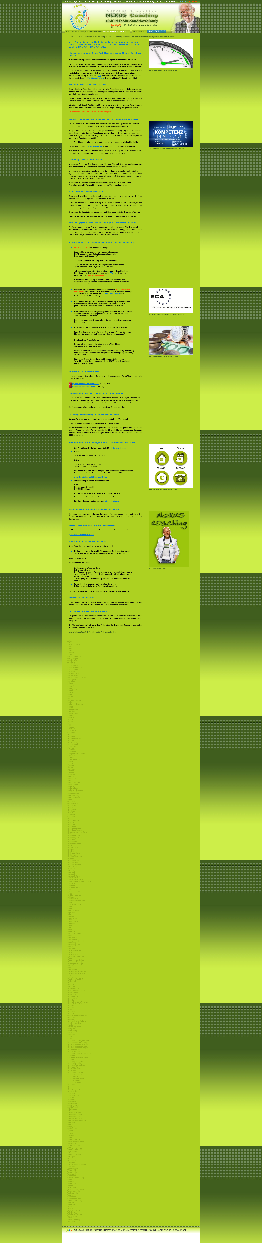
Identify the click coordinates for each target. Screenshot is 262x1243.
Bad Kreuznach (73, 673)
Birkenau (70, 708)
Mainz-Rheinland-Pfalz (75, 956)
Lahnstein (71, 912)
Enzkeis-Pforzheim (74, 759)
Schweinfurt (71, 1122)
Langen (70, 926)
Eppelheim (71, 761)
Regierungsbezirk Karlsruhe (77, 1044)
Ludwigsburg (72, 937)
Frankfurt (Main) (73, 784)
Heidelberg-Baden (74, 828)
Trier (69, 1147)
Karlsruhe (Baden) (74, 887)
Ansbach (70, 654)
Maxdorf (70, 966)
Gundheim (71, 817)
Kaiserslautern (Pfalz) (75, 880)
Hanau (69, 819)
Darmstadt (71, 736)
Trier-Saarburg (72, 1151)
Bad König (71, 672)
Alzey (69, 651)
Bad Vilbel (71, 681)
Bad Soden (71, 679)
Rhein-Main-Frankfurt (75, 1073)
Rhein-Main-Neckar (74, 1075)
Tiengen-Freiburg (73, 1145)
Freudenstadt (72, 792)
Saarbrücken (72, 1094)
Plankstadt (71, 1034)
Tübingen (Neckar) (74, 1155)
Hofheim (70, 859)
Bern (69, 698)
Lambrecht (71, 916)
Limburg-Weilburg (74, 933)
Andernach (71, 652)
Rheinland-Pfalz (73, 1067)
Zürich (69, 1218)
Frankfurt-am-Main (74, 782)
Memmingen (72, 970)
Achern (70, 643)
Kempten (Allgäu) (73, 891)
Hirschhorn (71, 851)
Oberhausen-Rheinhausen (77, 1015)
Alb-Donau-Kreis (73, 645)
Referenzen (154, 31)
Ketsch (69, 893)
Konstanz (70, 903)
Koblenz (70, 897)
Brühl (69, 723)
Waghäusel (71, 1174)
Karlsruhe (71, 885)
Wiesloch (70, 1203)
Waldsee (70, 1180)
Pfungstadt (71, 1029)
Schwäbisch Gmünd (74, 1115)
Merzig (69, 975)
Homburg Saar (72, 863)
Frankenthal (71, 779)
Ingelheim (71, 870)
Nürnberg (71, 1010)
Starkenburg (72, 1136)
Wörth (69, 1206)
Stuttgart (70, 1138)
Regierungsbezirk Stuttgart (77, 1046)
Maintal (70, 947)
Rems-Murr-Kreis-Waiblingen (78, 1057)
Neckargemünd (73, 989)
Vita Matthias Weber (93, 32)
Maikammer (71, 949)
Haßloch (70, 822)
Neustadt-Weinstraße (75, 1004)
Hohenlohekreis (73, 861)
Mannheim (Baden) (74, 962)
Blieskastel (71, 712)
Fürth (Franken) (73, 796)
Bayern (70, 691)
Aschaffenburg (72, 658)
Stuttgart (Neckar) (73, 1140)
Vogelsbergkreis (73, 1168)
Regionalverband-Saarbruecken (79, 1054)
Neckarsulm (71, 994)
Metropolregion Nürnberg (76, 971)
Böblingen (71, 717)
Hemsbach (71, 840)
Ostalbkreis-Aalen (74, 1023)
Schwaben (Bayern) (74, 1113)
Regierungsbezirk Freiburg (77, 1042)
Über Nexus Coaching (75, 32)
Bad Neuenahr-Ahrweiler (76, 677)
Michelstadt (71, 977)
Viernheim (71, 1162)
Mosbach (70, 985)
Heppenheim (72, 842)
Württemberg (72, 1216)
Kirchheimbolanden (74, 895)
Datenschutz (149, 25)
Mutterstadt (71, 987)
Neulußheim (72, 998)
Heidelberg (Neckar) (75, 830)
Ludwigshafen (72, 939)
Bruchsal (70, 721)
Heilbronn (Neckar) (74, 838)
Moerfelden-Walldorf (75, 979)
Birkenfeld (71, 715)
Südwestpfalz (72, 1143)
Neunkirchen (72, 1000)
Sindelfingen (72, 1128)
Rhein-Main (71, 1071)
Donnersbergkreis (74, 744)
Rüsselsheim (72, 1092)
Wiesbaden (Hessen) (75, 1199)
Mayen (69, 968)
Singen (70, 1130)
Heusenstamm (72, 847)
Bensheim (71, 696)
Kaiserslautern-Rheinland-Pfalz (79, 882)
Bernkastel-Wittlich (74, 700)
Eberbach (71, 750)
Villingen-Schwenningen (76, 1164)
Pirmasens (71, 1033)
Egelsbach (71, 756)
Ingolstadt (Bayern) (74, 876)
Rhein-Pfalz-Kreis (74, 1069)
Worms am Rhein (73, 1210)
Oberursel (71, 1017)
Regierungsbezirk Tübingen (77, 1048)
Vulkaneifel (71, 1170)
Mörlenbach (71, 981)
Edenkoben (71, 752)
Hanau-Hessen (73, 821)
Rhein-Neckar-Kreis (74, 1080)
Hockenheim (72, 855)
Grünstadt (71, 815)
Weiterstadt (71, 1187)
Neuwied (70, 1008)
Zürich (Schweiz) (73, 1220)
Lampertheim (72, 918)
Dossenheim (72, 746)
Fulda (69, 800)
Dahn (69, 735)
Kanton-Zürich (72, 884)
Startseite (72, 37)
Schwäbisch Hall (73, 1117)
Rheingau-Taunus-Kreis (76, 1061)
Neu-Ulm (70, 1006)
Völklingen (71, 1166)
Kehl (69, 889)
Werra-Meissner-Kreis (75, 1189)
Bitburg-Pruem (72, 710)
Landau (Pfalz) (72, 922)
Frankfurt (70, 780)
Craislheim (71, 733)
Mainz (69, 952)
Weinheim (71, 1185)
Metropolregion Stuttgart (76, 973)
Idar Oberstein (72, 866)
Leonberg (71, 931)
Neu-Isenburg (72, 996)
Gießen (70, 807)
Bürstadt (70, 727)
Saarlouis (71, 1099)
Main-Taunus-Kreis (74, 950)
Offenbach (71, 1019)
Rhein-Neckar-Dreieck (75, 1078)
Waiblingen (71, 1176)
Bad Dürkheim (72, 664)
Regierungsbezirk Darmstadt (78, 1040)
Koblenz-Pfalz (72, 899)
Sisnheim (70, 1132)
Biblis (69, 702)
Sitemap (116, 27)
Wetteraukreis (72, 1193)
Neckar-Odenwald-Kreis (76, 991)
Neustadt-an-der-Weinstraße (78, 1002)
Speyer (70, 1134)
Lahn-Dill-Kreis (73, 910)
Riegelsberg (72, 1084)
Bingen (70, 706)
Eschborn (71, 767)
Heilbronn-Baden (73, 836)
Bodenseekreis (73, 714)
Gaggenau (71, 801)
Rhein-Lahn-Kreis (74, 1063)
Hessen (70, 845)
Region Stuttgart (73, 1050)
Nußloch (70, 1013)
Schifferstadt (72, 1109)
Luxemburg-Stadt (73, 945)
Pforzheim (71, 1025)
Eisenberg (71, 757)
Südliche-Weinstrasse (75, 1141)
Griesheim (71, 811)
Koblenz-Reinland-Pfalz (76, 901)
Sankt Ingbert (72, 1103)
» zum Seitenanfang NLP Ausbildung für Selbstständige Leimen (94, 632)
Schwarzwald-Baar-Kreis (76, 1120)
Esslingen (71, 769)
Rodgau (70, 1086)
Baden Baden (72, 666)
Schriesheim (72, 1111)
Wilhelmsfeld (72, 1204)
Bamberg (70, 685)
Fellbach (70, 773)
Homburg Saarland (74, 864)
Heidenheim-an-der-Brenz (77, 832)
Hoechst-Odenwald (74, 857)
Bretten (70, 719)
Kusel (69, 906)
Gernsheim (71, 805)
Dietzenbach (72, 742)
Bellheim (70, 694)
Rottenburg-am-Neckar (75, 1090)
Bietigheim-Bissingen (75, 704)
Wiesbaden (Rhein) (74, 1201)
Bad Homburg (72, 670)
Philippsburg (72, 1031)
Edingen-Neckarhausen (76, 754)
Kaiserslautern (72, 878)
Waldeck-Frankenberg (75, 1178)
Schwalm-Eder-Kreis (75, 1119)
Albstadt (70, 647)
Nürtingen (71, 1012)
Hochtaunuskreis (73, 853)
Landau (70, 920)
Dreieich (70, 748)
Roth (69, 1088)
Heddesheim (72, 824)
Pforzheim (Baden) (74, 1027)
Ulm (68, 1159)
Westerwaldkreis (73, 1191)
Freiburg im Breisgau (75, 790)
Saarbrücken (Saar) (74, 1096)
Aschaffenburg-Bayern (75, 656)
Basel (69, 687)
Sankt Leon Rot (73, 1105)
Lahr (69, 914)
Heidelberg (71, 826)
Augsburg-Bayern (74, 660)
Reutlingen (71, 1059)
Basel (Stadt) (72, 689)
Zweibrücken (72, 1222)
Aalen (69, 641)
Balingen (70, 683)
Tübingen (71, 1153)
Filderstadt (71, 775)
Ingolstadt (71, 872)
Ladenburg (71, 908)
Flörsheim (71, 777)
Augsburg (71, 662)
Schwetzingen (72, 1124)
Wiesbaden (71, 1197)
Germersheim (72, 803)
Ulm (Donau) (72, 1161)
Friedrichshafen (73, 794)
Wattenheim (71, 1183)
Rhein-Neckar (72, 1076)
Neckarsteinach (73, 992)
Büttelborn (71, 729)
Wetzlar (70, 1195)
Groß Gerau (71, 813)
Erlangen (70, 765)
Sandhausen (72, 1101)
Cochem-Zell (72, 731)
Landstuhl (71, 924)
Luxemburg (71, 943)
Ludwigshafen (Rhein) (75, 941)
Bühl (69, 725)
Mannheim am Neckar (75, 960)
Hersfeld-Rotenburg (74, 843)
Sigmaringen (72, 1126)
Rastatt (70, 1036)
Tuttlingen (71, 1157)
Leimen (70, 929)
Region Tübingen (73, 1052)
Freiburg (70, 786)
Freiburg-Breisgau (74, 788)
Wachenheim (72, 1172)
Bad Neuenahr (72, 675)
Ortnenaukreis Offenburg (76, 1021)
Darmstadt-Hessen (74, 738)
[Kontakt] (171, 487)
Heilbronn (71, 834)
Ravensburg (72, 1038)
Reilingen (71, 1055)
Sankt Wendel (72, 1107)
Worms (70, 1208)
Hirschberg (71, 849)
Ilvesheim (71, 868)
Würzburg (71, 1212)
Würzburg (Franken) (74, 1214)
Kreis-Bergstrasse (74, 905)
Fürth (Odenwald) (73, 798)
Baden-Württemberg (74, 668)
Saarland (70, 1098)
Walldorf (70, 1182)
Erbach (70, 763)
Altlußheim (71, 649)
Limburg (70, 935)
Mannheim (71, 958)
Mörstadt (70, 983)
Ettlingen (70, 771)
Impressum (131, 25)
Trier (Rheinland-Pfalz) (75, 1149)
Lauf (69, 927)
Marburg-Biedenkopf (75, 964)
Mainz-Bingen (72, 954)
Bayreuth (70, 693)
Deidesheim (71, 740)
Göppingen (71, 809)
